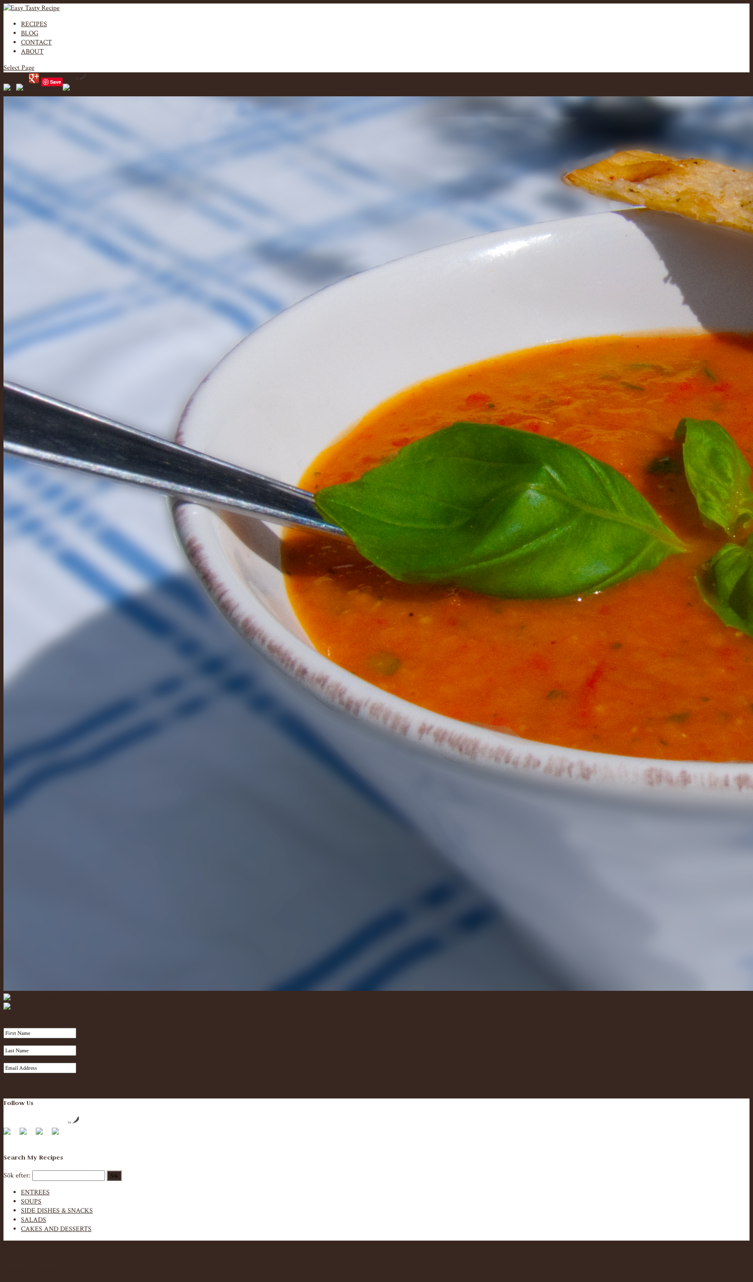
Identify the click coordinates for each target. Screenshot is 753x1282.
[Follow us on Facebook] (10, 1135)
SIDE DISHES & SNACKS (57, 1210)
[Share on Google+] (34, 78)
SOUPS (31, 1201)
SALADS (33, 1219)
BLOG (29, 33)
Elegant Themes (61, 1270)
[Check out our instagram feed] (59, 1135)
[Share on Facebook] (8, 89)
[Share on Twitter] (21, 89)
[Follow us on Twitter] (27, 1135)
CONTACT (36, 42)
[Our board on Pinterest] (43, 1135)
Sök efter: (17, 1175)
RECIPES (34, 24)
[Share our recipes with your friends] (68, 89)
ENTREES (35, 1192)
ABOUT (32, 51)
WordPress (138, 1270)
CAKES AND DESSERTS (56, 1229)
